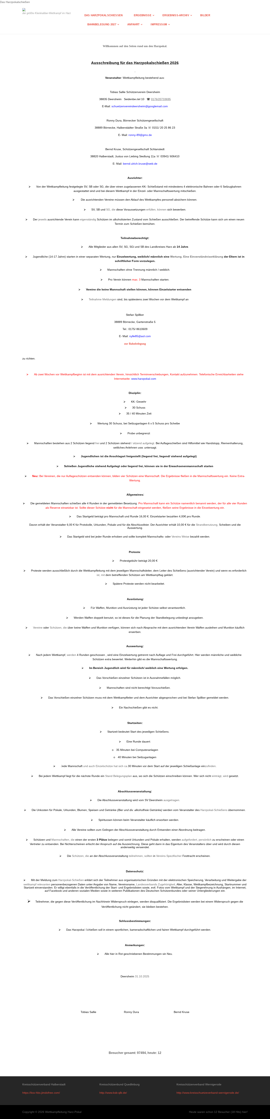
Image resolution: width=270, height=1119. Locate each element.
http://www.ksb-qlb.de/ (113, 1092)
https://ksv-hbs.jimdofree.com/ (41, 1092)
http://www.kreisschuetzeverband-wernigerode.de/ (208, 1092)
